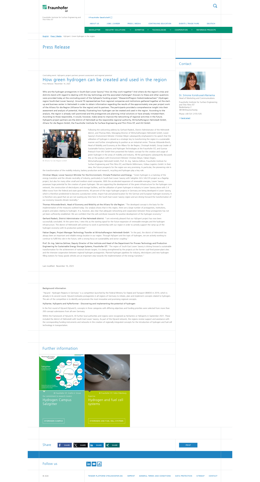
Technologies (159, 30)
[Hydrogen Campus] (61, 373)
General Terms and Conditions (155, 476)
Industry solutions (115, 30)
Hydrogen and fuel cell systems (107, 421)
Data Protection (183, 476)
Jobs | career (113, 24)
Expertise (139, 30)
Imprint (131, 476)
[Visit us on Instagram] (99, 464)
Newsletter (94, 30)
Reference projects (206, 30)
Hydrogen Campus (53, 421)
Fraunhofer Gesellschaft (100, 17)
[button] (65, 445)
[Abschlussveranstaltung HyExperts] (60, 143)
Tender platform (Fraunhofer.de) (105, 476)
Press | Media (134, 24)
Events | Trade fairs (189, 24)
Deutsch (211, 24)
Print (188, 445)
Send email (185, 118)
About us (94, 24)
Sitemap (200, 476)
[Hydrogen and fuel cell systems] (107, 373)
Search (215, 6)
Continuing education (159, 24)
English (46, 36)
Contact (213, 476)
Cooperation (181, 30)
